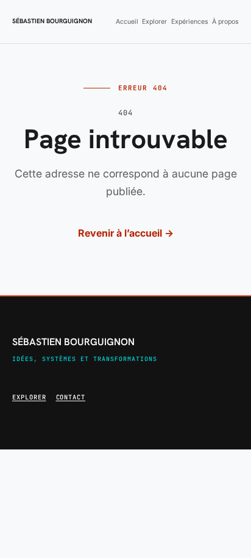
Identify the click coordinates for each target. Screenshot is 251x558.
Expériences (189, 22)
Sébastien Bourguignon (52, 21)
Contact (71, 397)
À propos (225, 22)
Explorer (154, 22)
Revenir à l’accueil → (126, 233)
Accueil (127, 22)
